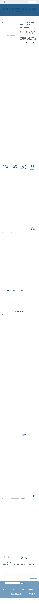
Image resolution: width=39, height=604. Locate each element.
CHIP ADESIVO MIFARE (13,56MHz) (32, 433)
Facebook (21, 591)
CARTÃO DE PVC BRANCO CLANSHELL (32, 166)
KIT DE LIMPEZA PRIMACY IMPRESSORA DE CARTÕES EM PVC (24, 167)
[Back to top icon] (35, 602)
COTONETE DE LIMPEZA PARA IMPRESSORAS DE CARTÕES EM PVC (6, 291)
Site (26, 574)
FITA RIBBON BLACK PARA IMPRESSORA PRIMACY (15, 167)
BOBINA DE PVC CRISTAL (6, 433)
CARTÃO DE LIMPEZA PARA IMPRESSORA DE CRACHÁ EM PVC (15, 291)
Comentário (4, 565)
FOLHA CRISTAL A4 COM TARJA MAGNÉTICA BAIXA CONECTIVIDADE (24, 558)
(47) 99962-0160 (14, 593)
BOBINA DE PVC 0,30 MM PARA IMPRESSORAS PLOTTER (32, 495)
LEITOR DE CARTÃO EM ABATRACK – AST (19, 372)
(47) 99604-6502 (14, 591)
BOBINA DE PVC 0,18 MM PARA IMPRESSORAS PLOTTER (23, 434)
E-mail (15, 574)
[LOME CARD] (4, 1)
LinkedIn (21, 593)
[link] (10, 27)
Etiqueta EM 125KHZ (15, 506)
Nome (3, 574)
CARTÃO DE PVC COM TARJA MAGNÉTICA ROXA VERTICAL (32, 229)
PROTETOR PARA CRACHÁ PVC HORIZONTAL (8, 372)
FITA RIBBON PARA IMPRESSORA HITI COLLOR (6, 166)
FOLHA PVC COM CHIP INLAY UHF (6, 557)
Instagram (22, 592)
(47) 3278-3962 (13, 592)
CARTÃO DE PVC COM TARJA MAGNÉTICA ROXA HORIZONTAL (24, 291)
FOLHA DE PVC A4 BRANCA (15, 433)
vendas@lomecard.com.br (16, 594)
